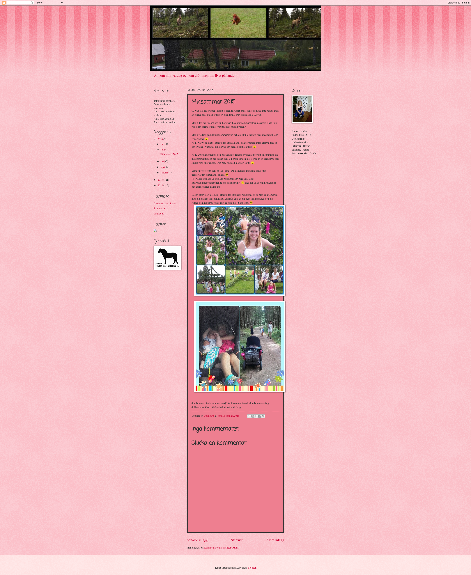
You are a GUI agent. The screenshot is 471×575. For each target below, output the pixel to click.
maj (163, 161)
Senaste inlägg (197, 539)
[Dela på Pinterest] (263, 416)
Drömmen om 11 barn (165, 203)
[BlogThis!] (252, 416)
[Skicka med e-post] (249, 416)
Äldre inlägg (275, 539)
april (163, 167)
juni (163, 149)
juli (163, 144)
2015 (160, 179)
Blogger (252, 567)
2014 (160, 185)
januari (165, 172)
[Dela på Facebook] (259, 416)
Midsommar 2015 (169, 154)
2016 (160, 139)
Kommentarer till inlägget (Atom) (221, 547)
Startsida (237, 539)
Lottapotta (159, 213)
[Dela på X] (256, 416)
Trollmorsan (160, 208)
